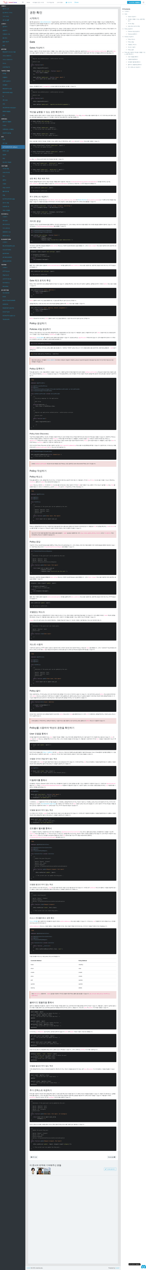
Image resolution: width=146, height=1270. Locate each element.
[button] (134, 2)
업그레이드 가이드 (7, 12)
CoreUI (29, 1268)
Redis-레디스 (6, 235)
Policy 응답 (131, 42)
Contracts (6, 67)
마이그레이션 (6, 228)
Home (28, 2)
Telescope (6, 319)
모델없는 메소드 (132, 44)
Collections (7, 249)
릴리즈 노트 (6, 8)
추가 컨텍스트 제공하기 (134, 67)
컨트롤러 (5, 85)
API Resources (7, 257)
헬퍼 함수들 (6, 191)
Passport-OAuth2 (8, 308)
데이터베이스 (6, 282)
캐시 (4, 176)
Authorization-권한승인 (10, 147)
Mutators (6, 253)
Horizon (5, 304)
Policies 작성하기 (129, 36)
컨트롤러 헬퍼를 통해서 (134, 62)
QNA (77, 2)
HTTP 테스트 (6, 271)
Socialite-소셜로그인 (9, 315)
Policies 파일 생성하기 (134, 31)
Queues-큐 (6, 206)
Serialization (7, 261)
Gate (126, 14)
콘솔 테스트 (6, 275)
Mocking (5, 286)
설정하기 (5, 30)
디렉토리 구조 (6, 34)
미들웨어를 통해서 (133, 59)
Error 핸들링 (6, 111)
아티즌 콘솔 (6, 168)
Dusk (4, 296)
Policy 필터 (131, 49)
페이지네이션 (6, 224)
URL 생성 (5, 100)
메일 (4, 195)
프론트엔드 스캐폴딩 (8, 129)
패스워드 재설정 (7, 162)
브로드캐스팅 (6, 172)
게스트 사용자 (131, 47)
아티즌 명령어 (40, 337)
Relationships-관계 (9, 246)
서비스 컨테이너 (7, 55)
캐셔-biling (6, 293)
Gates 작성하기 (132, 16)
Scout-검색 (6, 312)
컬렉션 (4, 180)
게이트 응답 (131, 23)
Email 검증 (6, 150)
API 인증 (5, 143)
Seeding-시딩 (7, 232)
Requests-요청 (7, 88)
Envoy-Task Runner (9, 300)
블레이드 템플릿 (7, 121)
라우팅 (4, 73)
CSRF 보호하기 (7, 81)
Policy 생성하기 (129, 29)
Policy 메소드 (131, 39)
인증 (4, 139)
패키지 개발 (6, 202)
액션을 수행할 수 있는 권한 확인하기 (136, 20)
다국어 (4, 125)
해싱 (4, 158)
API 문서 (5, 20)
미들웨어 (5, 77)
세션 (4, 104)
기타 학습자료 (50, 2)
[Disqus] (73, 1198)
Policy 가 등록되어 (48, 752)
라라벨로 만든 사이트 (38, 2)
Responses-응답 (8, 92)
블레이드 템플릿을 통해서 (135, 64)
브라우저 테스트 (7, 279)
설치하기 (5, 26)
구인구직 (69, 2)
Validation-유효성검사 (9, 107)
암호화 (4, 154)
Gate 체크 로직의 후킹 (134, 26)
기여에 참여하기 (110, 1169)
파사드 (4, 63)
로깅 (4, 115)
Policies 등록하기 (132, 34)
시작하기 (5, 216)
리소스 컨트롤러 (34, 921)
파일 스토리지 (6, 187)
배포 (4, 45)
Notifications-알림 (9, 199)
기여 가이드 (6, 16)
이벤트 (4, 183)
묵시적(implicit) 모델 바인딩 (48, 803)
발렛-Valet (6, 41)
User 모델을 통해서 (133, 56)
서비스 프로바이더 (7, 59)
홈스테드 (5, 38)
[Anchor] (40, 18)
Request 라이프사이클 (9, 52)
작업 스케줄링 (6, 210)
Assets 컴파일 (7, 133)
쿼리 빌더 (5, 220)
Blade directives (82, 199)
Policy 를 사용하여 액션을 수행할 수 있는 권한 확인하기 (135, 53)
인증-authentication (45, 22)
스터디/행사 (60, 2)
